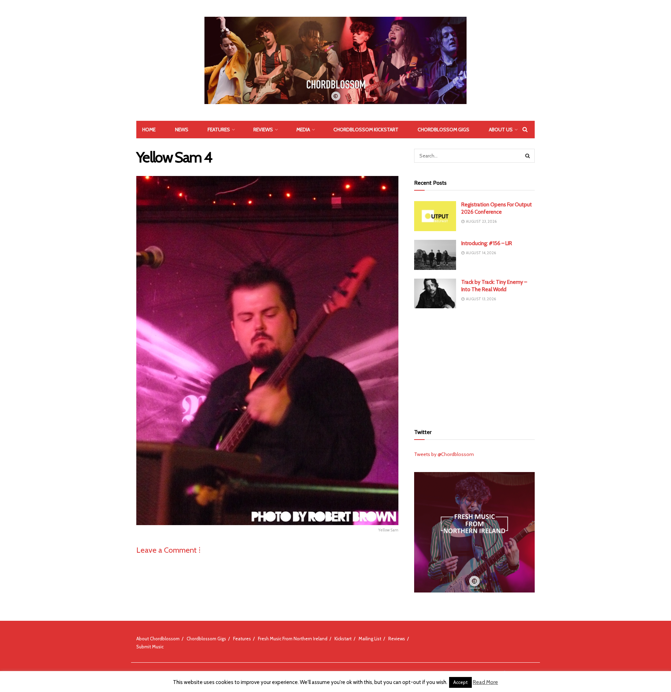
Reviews (263, 129)
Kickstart (343, 638)
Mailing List (370, 638)
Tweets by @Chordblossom (444, 454)
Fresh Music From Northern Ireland (292, 638)
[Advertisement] (474, 366)
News (181, 129)
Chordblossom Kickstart (365, 129)
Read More (485, 682)
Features (219, 129)
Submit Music (150, 646)
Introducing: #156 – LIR (486, 243)
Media (303, 129)
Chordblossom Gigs (443, 129)
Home (149, 129)
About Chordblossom (158, 638)
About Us (501, 129)
